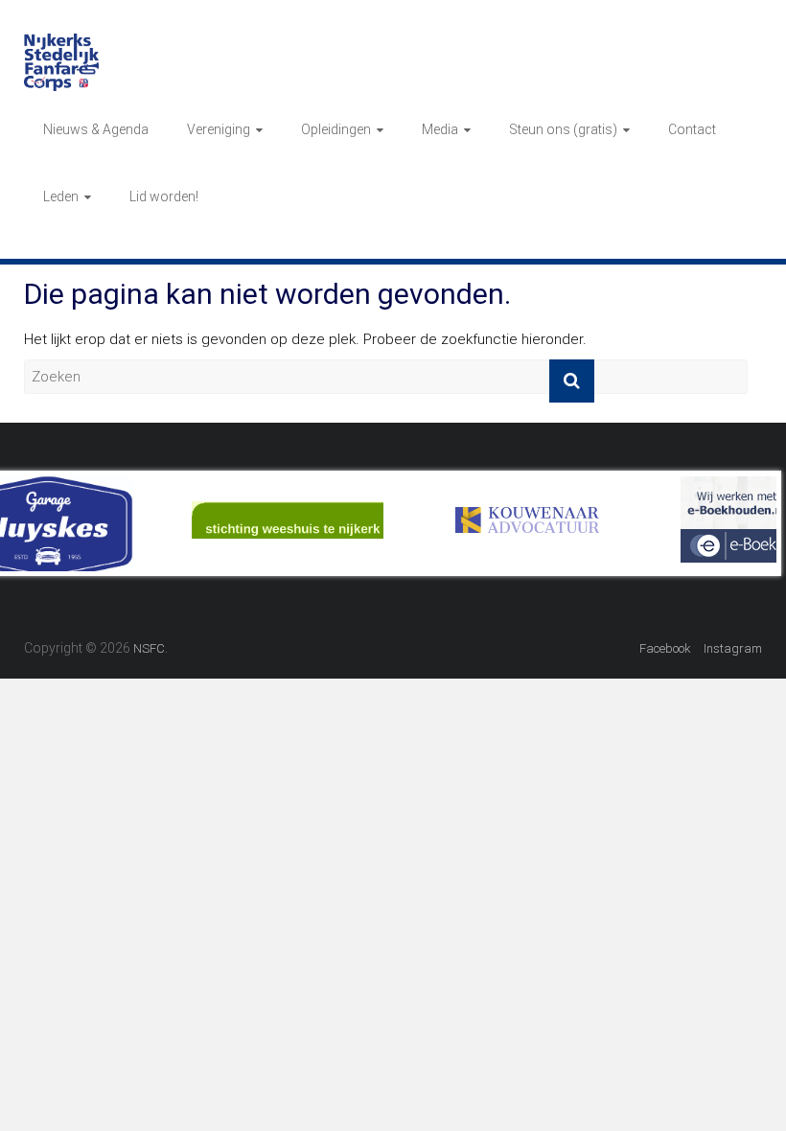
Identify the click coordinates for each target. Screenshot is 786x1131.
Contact (692, 129)
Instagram (733, 648)
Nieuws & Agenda (96, 129)
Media (440, 129)
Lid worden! (163, 196)
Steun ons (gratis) (563, 129)
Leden (61, 196)
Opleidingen (336, 129)
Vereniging (218, 129)
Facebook (665, 648)
